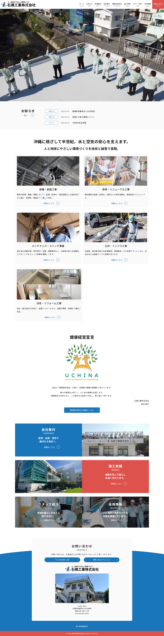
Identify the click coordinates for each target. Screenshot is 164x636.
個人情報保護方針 (82, 626)
